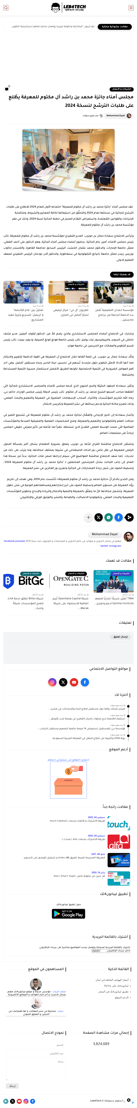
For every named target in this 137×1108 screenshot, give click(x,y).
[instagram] (52, 682)
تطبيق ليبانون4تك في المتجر (113, 991)
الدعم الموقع (121, 997)
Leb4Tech (95, 1101)
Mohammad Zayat (116, 116)
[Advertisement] (68, 61)
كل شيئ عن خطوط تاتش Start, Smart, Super (79, 876)
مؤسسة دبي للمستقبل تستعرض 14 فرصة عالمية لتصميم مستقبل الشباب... (81, 729)
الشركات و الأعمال (121, 89)
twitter (104, 546)
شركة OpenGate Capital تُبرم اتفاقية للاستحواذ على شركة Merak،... (71, 603)
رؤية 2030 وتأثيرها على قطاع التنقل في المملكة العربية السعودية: (88, 738)
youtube (20, 541)
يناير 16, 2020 (98, 873)
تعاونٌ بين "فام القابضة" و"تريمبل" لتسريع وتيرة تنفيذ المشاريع (25, 315)
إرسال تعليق (120, 637)
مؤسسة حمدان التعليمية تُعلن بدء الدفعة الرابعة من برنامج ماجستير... (114, 315)
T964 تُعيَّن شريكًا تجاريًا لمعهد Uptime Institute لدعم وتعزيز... (114, 601)
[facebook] (85, 682)
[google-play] (5, 1101)
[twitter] (63, 682)
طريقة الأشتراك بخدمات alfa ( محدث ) (83, 839)
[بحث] (5, 7)
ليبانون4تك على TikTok (116, 985)
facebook (9, 541)
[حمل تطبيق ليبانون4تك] (68, 921)
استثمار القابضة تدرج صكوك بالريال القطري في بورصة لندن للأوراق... (86, 719)
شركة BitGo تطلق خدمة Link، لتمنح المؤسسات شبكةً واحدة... (25, 603)
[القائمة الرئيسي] (131, 7)
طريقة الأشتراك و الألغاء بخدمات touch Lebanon (77, 821)
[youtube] (74, 682)
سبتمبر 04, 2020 (96, 817)
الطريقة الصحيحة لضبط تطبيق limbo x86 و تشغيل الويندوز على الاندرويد (64, 858)
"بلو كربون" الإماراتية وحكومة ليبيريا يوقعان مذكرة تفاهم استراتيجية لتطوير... (52, 26)
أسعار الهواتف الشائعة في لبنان (112, 980)
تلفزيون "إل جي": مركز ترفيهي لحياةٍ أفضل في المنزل (71, 313)
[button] (118, 517)
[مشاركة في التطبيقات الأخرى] (88, 517)
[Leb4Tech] (68, 7)
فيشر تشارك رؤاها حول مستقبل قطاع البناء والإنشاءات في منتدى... (86, 709)
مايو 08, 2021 (98, 854)
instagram (115, 546)
